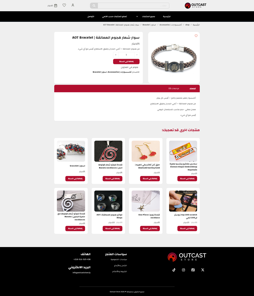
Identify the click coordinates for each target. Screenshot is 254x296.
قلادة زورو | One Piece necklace (149, 216)
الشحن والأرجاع (120, 265)
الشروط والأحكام (119, 271)
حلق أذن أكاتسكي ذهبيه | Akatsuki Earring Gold (147, 166)
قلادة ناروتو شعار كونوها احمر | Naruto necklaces (110, 166)
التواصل (90, 16)
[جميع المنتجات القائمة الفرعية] (137, 16)
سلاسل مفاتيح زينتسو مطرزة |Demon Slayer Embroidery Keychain (183, 167)
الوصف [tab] (193, 88)
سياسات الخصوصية (119, 259)
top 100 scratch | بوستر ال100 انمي (185, 216)
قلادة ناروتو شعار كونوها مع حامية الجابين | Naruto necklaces (71, 217)
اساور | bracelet (77, 166)
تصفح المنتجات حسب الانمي (114, 16)
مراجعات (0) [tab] (174, 88)
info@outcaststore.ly (81, 272)
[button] (187, 178)
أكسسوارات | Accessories (171, 25)
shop (187, 25)
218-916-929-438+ (82, 259)
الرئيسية (167, 16)
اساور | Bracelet (149, 25)
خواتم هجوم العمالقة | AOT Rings (109, 216)
